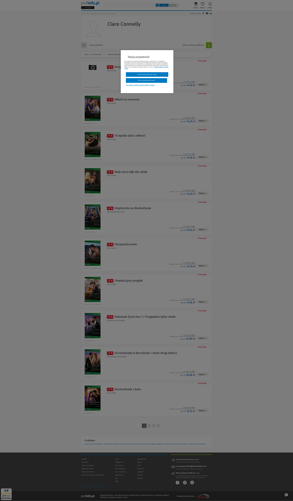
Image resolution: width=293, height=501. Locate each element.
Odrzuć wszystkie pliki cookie (146, 80)
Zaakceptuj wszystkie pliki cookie (147, 74)
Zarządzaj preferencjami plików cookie (140, 85)
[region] (147, 71)
